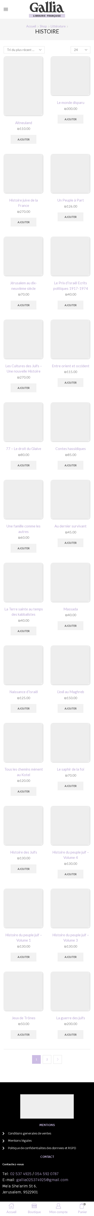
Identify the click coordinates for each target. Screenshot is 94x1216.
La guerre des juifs (70, 1018)
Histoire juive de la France (23, 203)
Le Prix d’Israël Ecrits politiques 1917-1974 (70, 285)
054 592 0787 (47, 1173)
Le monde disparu (70, 102)
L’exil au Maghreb (70, 692)
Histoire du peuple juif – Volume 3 (70, 937)
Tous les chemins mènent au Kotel (23, 772)
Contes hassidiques (70, 448)
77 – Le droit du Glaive (23, 448)
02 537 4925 (21, 1173)
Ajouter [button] (24, 139)
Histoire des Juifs (23, 852)
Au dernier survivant (70, 526)
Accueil (31, 26)
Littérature (58, 26)
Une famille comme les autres (23, 528)
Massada (70, 609)
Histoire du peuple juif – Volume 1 (23, 937)
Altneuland (23, 122)
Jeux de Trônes (23, 1018)
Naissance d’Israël (23, 692)
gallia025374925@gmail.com (42, 1179)
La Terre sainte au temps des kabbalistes (23, 611)
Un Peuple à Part (70, 200)
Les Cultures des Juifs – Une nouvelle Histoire (23, 368)
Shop (43, 26)
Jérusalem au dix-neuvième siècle (23, 285)
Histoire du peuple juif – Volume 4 (70, 855)
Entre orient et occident (70, 366)
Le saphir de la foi (70, 769)
